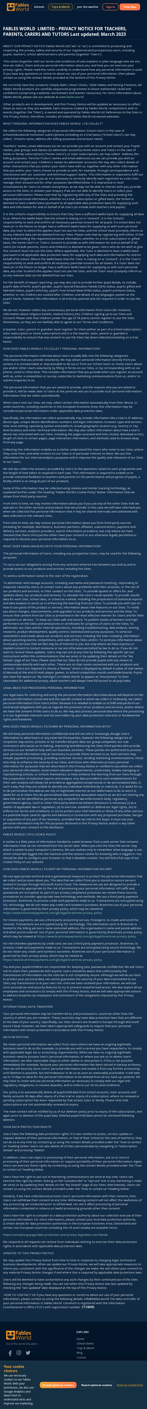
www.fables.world (71, 97)
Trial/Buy (129, 6)
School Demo (85, 1343)
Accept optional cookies (58, 1385)
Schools (39, 7)
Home (80, 1339)
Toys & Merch (60, 7)
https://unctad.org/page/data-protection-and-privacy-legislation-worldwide (55, 1235)
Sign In (110, 6)
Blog (79, 1352)
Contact (81, 1357)
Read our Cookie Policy (130, 1385)
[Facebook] (9, 1352)
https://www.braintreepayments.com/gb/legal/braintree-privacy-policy (52, 913)
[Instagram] (18, 1352)
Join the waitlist (87, 7)
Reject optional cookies (96, 1385)
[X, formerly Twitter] (27, 1352)
